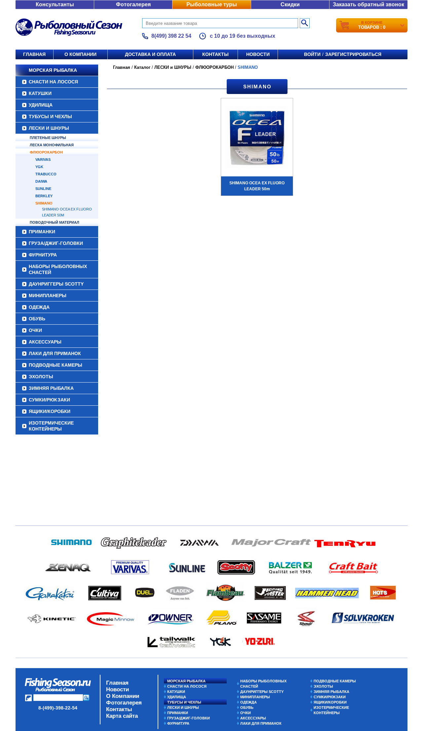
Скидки (290, 4)
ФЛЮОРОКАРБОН (46, 152)
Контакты (215, 54)
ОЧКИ (35, 330)
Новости (258, 54)
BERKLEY (44, 196)
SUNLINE (43, 189)
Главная (34, 54)
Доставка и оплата (150, 54)
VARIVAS (43, 159)
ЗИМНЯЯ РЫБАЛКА (51, 388)
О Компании (122, 696)
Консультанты (55, 4)
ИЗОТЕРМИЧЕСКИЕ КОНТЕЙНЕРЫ (51, 426)
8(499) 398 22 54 (171, 36)
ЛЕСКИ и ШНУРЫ (49, 128)
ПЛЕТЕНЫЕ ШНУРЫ (48, 138)
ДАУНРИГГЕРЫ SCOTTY (56, 284)
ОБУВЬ (37, 318)
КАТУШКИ (40, 93)
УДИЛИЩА (41, 105)
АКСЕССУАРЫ (45, 341)
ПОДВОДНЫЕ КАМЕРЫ (55, 365)
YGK (39, 167)
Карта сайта (122, 716)
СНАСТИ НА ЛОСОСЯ (53, 81)
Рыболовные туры (211, 4)
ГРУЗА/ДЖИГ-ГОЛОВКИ (56, 243)
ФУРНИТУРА (43, 254)
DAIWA (41, 181)
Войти (312, 54)
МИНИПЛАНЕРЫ (47, 295)
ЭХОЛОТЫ (41, 376)
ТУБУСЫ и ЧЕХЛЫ (50, 116)
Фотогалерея (133, 4)
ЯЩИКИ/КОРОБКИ (49, 411)
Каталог (142, 67)
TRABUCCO (46, 174)
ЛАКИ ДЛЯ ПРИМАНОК (55, 353)
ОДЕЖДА (39, 307)
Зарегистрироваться (353, 54)
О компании (80, 54)
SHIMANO (44, 203)
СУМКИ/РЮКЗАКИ (49, 399)
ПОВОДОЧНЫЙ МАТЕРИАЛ (54, 222)
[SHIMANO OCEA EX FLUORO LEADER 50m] (257, 139)
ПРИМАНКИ (42, 231)
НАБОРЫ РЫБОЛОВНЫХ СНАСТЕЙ (58, 269)
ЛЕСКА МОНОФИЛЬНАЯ (52, 145)
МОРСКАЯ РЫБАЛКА (53, 70)
